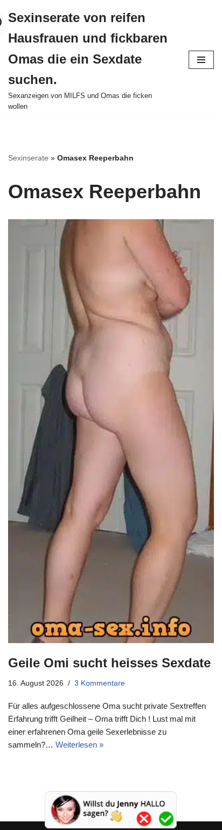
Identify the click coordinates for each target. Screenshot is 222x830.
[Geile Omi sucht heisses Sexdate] (111, 431)
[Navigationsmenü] (201, 60)
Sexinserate (28, 158)
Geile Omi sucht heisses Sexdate (109, 662)
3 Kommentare (99, 683)
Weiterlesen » (79, 744)
